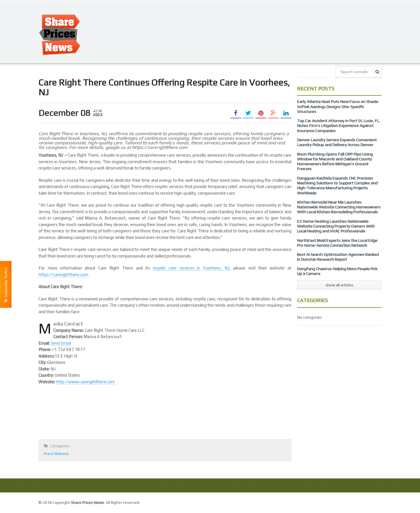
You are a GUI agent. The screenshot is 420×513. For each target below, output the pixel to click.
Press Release (56, 453)
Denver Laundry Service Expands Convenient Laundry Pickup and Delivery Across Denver (337, 142)
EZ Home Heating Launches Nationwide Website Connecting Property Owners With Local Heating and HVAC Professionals (336, 226)
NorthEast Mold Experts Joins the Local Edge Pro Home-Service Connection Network (337, 242)
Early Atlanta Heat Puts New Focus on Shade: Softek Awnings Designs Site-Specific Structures (338, 106)
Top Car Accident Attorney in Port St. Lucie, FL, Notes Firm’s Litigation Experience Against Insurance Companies (338, 125)
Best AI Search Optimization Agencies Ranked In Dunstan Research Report (338, 257)
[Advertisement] (277, 35)
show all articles (339, 285)
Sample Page (368, 501)
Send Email (61, 343)
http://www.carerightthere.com (85, 381)
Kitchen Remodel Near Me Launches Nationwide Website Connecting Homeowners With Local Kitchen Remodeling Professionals (339, 207)
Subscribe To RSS (5, 283)
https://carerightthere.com (63, 274)
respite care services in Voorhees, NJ (191, 268)
